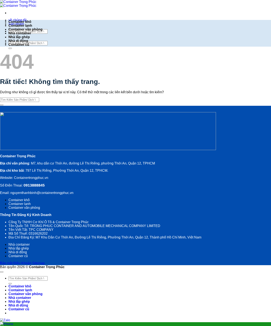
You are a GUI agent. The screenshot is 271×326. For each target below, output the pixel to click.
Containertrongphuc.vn (30, 178)
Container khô (19, 22)
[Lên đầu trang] (1, 272)
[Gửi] (10, 48)
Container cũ (18, 44)
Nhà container (19, 33)
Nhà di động (18, 41)
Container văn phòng (25, 29)
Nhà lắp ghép (19, 37)
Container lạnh (20, 25)
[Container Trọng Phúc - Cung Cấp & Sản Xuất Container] (18, 3)
